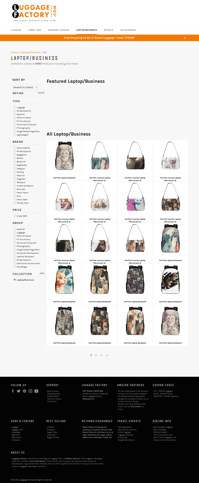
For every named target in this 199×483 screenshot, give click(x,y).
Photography (23, 128)
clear (42, 273)
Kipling (20, 172)
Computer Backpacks (27, 253)
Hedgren (20, 168)
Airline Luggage (124, 432)
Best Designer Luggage (163, 427)
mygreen (20, 179)
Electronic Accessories (28, 263)
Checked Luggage (58, 30)
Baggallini (21, 154)
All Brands (16, 440)
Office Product (23, 117)
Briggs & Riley (53, 437)
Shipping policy (53, 394)
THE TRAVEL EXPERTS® (93, 391)
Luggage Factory (27, 480)
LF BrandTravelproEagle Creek (52, 429)
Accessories (128, 30)
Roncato (20, 189)
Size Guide (122, 437)
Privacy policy (53, 396)
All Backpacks (23, 111)
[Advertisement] (117, 109)
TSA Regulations (125, 427)
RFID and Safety (160, 432)
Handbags (16, 432)
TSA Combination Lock (163, 435)
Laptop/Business (86, 30)
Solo (18, 196)
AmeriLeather (23, 148)
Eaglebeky (21, 165)
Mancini (20, 175)
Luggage (16, 30)
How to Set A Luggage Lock (164, 437)
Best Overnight (159, 430)
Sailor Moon (22, 192)
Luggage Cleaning (125, 435)
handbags (21, 267)
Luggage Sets (17, 430)
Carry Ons (34, 30)
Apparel (20, 114)
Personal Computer (26, 124)
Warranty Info (88, 399)
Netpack (20, 182)
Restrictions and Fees (127, 430)
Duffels (108, 30)
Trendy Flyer (22, 203)
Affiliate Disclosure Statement (96, 394)
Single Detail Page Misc (28, 131)
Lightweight (22, 135)
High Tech (16, 435)
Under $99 (21, 216)
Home (14, 52)
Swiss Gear (22, 199)
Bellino (19, 158)
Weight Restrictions (126, 440)
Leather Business (25, 256)
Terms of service (54, 399)
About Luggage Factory (92, 396)
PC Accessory (23, 121)
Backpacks (16, 437)
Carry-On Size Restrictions (164, 440)
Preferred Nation (24, 185)
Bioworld (20, 161)
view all (41, 93)
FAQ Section (136, 406)
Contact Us (52, 401)
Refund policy (53, 391)
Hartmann (51, 435)
